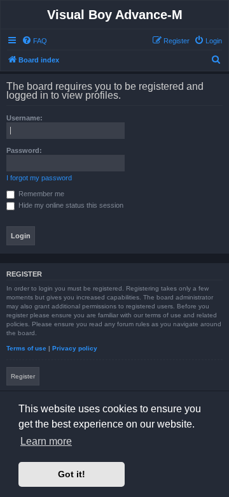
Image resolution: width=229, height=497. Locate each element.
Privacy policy (74, 348)
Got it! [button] (71, 474)
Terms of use (26, 348)
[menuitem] (34, 40)
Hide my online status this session (70, 205)
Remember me (40, 194)
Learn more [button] (46, 441)
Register (23, 376)
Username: (24, 118)
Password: (24, 150)
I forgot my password (39, 178)
